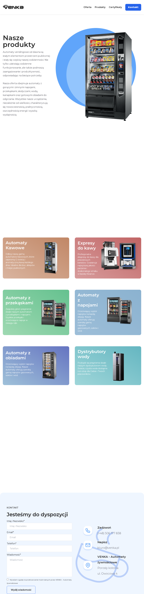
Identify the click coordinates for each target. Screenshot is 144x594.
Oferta (87, 7)
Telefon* (11, 543)
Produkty (100, 7)
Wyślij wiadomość (21, 590)
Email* (10, 532)
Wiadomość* (14, 554)
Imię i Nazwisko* (16, 521)
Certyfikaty (115, 7)
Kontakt (133, 7)
